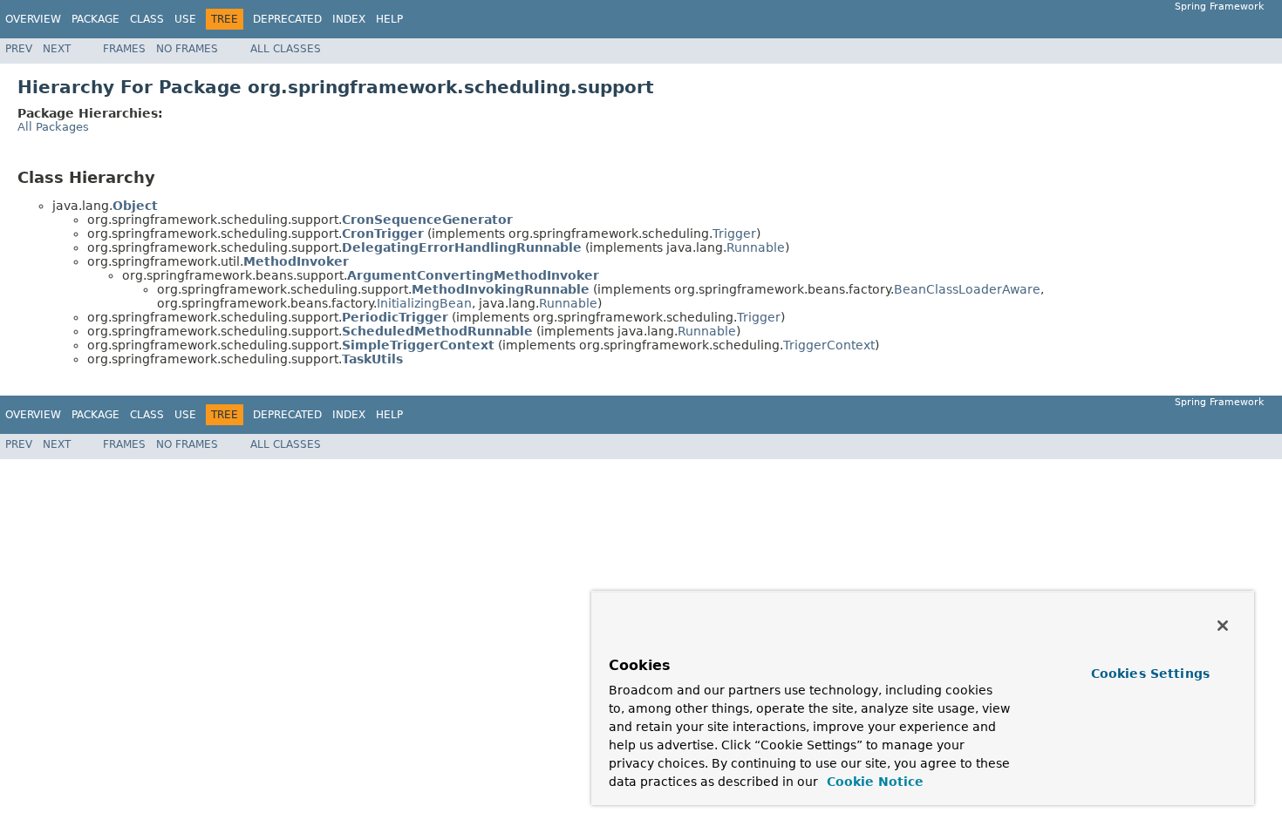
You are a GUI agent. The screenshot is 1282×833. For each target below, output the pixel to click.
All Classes (285, 49)
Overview (33, 19)
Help (389, 19)
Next (57, 49)
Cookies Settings (1150, 674)
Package (95, 19)
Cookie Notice (873, 782)
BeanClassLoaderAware (967, 289)
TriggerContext (829, 345)
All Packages (53, 126)
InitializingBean (424, 303)
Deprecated (287, 19)
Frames (124, 49)
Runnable (755, 247)
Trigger (734, 233)
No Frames (187, 49)
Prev (18, 49)
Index (348, 19)
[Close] (1223, 625)
